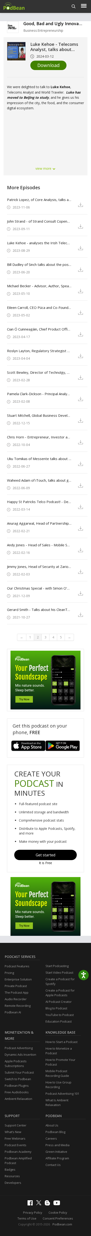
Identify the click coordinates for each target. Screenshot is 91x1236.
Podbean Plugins (17, 1085)
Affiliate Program (57, 1158)
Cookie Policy (58, 1212)
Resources (12, 1176)
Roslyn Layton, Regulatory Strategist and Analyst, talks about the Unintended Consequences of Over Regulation (39, 351)
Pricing (9, 973)
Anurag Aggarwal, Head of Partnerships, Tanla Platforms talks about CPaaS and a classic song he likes (39, 523)
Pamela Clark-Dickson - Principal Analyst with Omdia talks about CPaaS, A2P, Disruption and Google (39, 394)
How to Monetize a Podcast (59, 1050)
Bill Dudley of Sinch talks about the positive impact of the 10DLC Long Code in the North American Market (39, 264)
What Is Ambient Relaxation (57, 1102)
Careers (51, 1138)
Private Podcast (16, 986)
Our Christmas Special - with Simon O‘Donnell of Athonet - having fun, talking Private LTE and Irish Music (39, 588)
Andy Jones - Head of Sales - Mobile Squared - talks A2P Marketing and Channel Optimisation (39, 545)
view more (43, 168)
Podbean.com (62, 1224)
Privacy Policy (32, 1212)
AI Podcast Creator (59, 1002)
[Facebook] (31, 1204)
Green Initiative (56, 1151)
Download (48, 65)
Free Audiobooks (17, 1092)
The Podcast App (16, 992)
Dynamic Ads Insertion (20, 1054)
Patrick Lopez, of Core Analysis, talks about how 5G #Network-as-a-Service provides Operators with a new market (39, 199)
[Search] (73, 6)
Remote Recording (18, 1006)
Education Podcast (59, 1021)
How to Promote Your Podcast (60, 1062)
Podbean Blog (55, 1132)
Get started (45, 855)
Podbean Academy (18, 1151)
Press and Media (58, 1145)
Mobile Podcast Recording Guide (57, 1073)
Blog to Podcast (56, 1008)
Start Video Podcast (59, 972)
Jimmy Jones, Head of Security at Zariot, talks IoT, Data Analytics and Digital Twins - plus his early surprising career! (39, 566)
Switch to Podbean (18, 1079)
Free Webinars (15, 1138)
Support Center (15, 1125)
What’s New (13, 1132)
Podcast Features (17, 966)
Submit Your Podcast (19, 1072)
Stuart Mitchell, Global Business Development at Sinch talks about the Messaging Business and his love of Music (39, 415)
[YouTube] (57, 1204)
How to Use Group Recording (58, 1084)
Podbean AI (13, 1012)
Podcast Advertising (19, 1048)
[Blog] (48, 1204)
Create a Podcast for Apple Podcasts (60, 992)
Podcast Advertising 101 (62, 1093)
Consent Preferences (58, 1218)
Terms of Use (27, 1218)
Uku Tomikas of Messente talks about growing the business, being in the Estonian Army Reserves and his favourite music (39, 459)
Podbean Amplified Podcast (18, 1160)
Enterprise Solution (18, 979)
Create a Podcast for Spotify (60, 981)
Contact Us (53, 1165)
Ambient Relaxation (18, 1099)
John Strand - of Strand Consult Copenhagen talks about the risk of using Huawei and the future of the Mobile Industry (39, 221)
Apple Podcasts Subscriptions (16, 1063)
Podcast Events (15, 1145)
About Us (52, 1125)
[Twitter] (40, 1204)
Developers (13, 1183)
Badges (10, 1169)
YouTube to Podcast (60, 1015)
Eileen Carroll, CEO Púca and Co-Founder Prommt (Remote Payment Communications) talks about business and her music (39, 307)
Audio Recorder (16, 999)
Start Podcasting (57, 966)
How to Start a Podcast (61, 1042)
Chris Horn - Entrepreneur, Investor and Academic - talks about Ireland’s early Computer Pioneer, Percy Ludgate (39, 437)
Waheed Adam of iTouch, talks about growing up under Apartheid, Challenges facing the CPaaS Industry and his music (39, 480)
